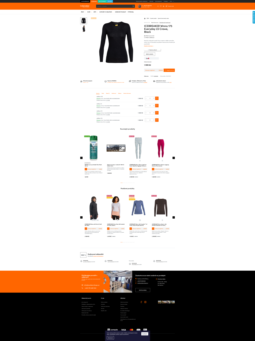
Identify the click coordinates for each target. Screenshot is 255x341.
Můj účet (151, 1)
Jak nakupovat (158, 1)
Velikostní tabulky (124, 308)
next (174, 158)
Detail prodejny (143, 290)
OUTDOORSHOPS (85, 1)
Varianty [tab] (98, 93)
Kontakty (103, 304)
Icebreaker (156, 76)
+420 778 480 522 (143, 5)
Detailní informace (148, 46)
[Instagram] (145, 302)
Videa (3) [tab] (108, 93)
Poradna (122, 306)
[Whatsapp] (149, 302)
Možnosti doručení (147, 61)
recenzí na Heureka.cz (98, 256)
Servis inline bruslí (124, 317)
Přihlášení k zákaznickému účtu (88, 304)
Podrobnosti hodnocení (165, 22)
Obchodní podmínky (86, 308)
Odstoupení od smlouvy (87, 310)
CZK (171, 1)
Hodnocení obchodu (105, 306)
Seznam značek (123, 304)
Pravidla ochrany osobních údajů (89, 315)
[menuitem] (83, 12)
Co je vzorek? (123, 315)
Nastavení (110, 338)
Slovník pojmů (123, 312)
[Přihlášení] (158, 6)
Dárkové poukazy (124, 302)
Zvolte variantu (149, 54)
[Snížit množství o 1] (146, 98)
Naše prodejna (104, 302)
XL (97, 220)
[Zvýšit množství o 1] (154, 98)
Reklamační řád (85, 312)
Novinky (102, 308)
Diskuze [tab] (119, 93)
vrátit (170, 82)
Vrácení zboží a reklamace (141, 1)
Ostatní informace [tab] (127, 93)
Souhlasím (144, 334)
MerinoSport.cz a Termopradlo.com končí (128, 320)
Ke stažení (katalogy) (125, 310)
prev (81, 158)
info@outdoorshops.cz (91, 285)
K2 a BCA (110, 1)
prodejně (145, 82)
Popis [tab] (103, 93)
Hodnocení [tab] (114, 93)
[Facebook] (141, 302)
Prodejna (166, 1)
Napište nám (104, 310)
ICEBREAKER (94, 1)
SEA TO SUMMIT (102, 1)
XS (139, 220)
